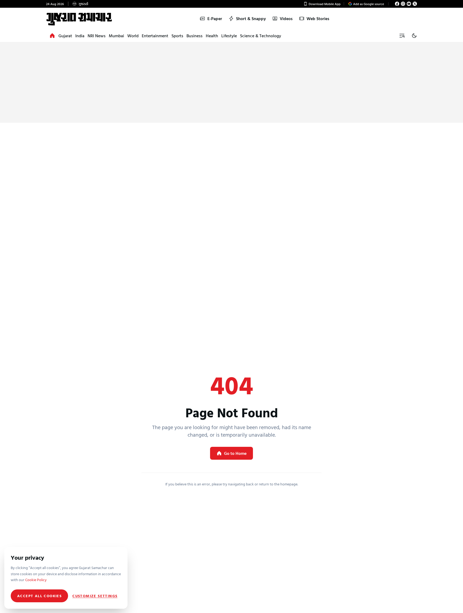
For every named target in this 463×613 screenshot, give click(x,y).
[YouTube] (409, 4)
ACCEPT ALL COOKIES (39, 596)
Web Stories (318, 18)
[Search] (402, 35)
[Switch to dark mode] (414, 35)
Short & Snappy (251, 18)
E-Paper (214, 18)
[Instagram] (403, 4)
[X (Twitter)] (415, 4)
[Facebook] (397, 4)
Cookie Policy (36, 579)
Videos (286, 18)
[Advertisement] (231, 82)
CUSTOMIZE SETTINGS (94, 596)
